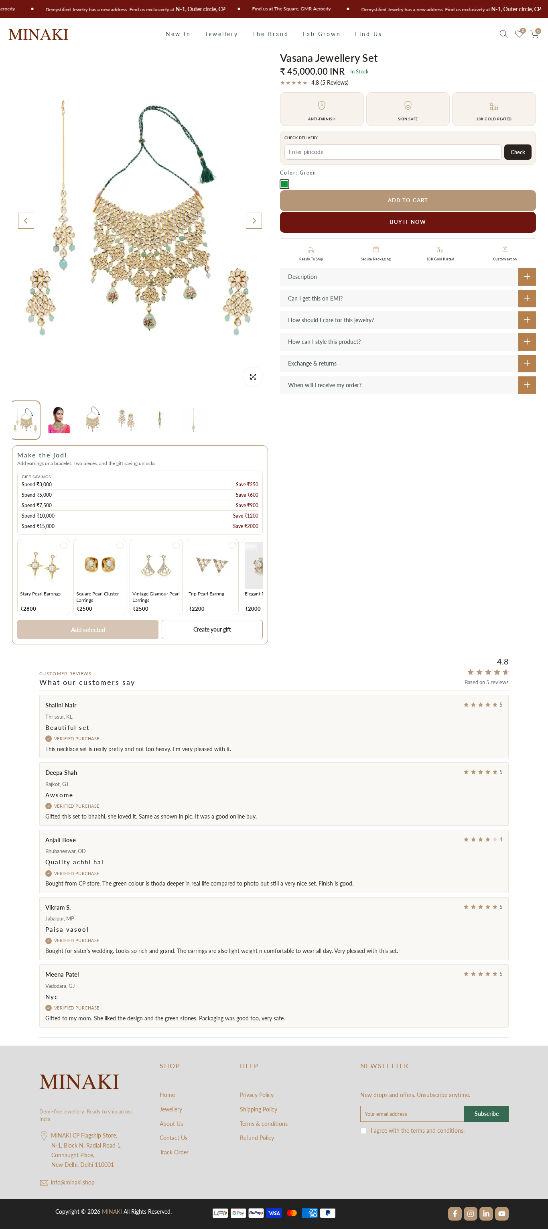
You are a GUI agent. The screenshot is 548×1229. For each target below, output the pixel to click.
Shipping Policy (258, 1109)
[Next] (254, 221)
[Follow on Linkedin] (486, 1214)
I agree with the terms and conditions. (418, 1130)
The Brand (270, 33)
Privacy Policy (257, 1094)
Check (518, 152)
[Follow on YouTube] (502, 1214)
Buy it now (408, 222)
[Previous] (26, 221)
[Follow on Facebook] (455, 1214)
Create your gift (212, 629)
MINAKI (112, 1211)
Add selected (88, 629)
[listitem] (43, 577)
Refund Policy (257, 1137)
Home (167, 1094)
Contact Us (173, 1137)
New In (178, 33)
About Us (171, 1123)
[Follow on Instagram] (470, 1214)
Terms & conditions (264, 1123)
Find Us (368, 33)
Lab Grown (322, 33)
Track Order (174, 1152)
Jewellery (221, 33)
